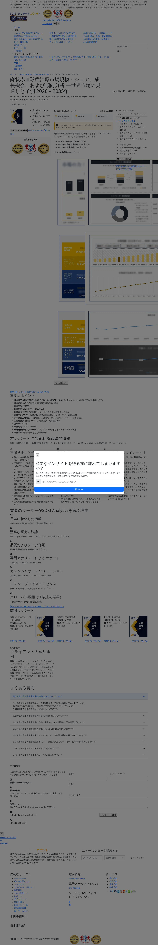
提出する (79, 489)
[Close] (37, 455)
